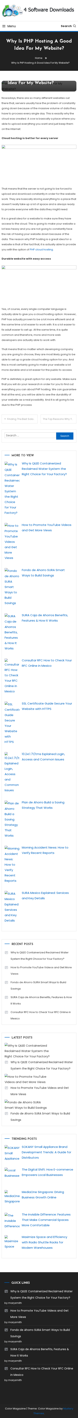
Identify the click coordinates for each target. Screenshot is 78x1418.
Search (66, 26)
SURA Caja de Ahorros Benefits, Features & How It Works (41, 1000)
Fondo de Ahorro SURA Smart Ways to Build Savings (38, 985)
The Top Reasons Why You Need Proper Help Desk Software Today (60, 419)
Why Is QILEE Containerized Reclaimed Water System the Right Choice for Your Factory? (40, 956)
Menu (11, 26)
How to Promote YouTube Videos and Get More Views (41, 970)
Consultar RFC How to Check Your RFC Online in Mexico (41, 1015)
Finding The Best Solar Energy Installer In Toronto (22, 419)
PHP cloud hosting (41, 249)
